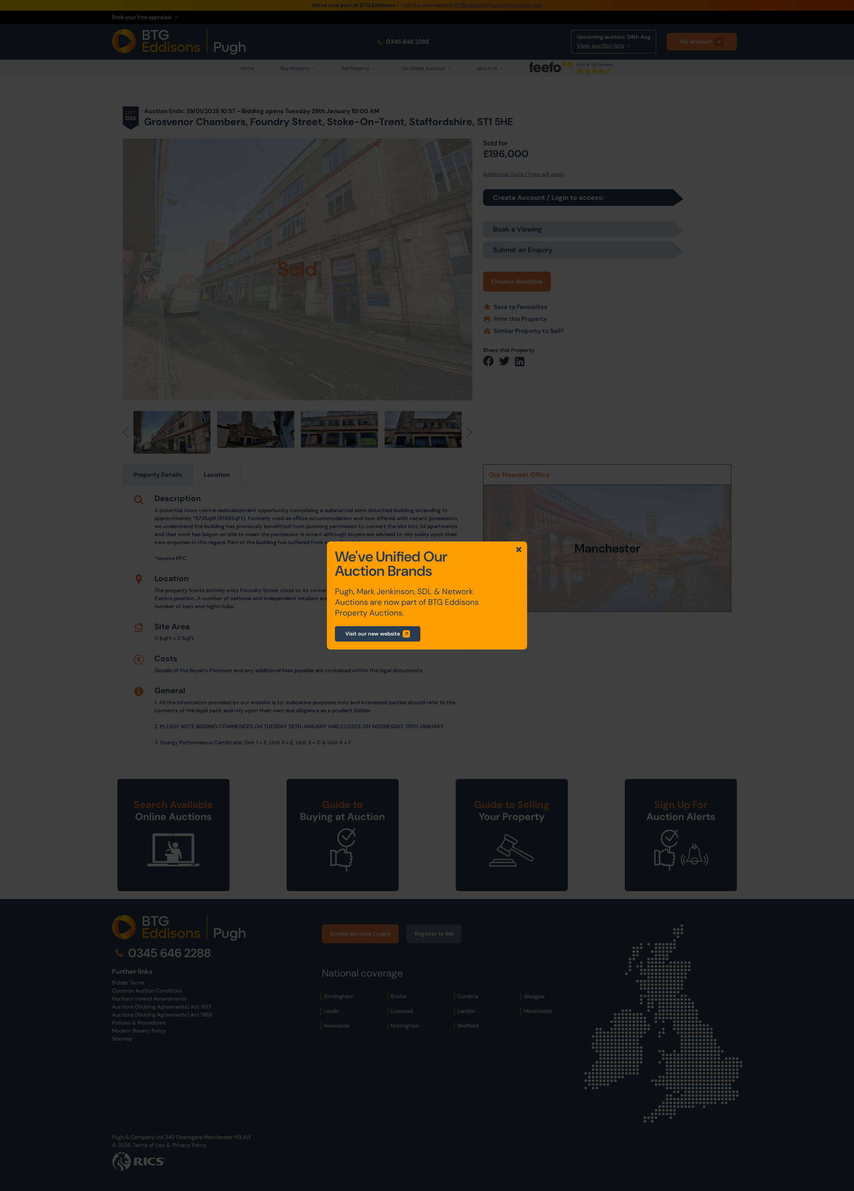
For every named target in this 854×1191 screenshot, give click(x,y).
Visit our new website (372, 633)
